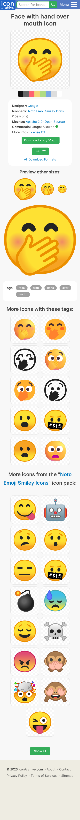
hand (50, 288)
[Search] (53, 4)
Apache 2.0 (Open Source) (45, 122)
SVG (38, 151)
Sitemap (67, 775)
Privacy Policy (17, 775)
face (22, 288)
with (36, 288)
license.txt (37, 132)
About (51, 769)
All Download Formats (40, 159)
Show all (40, 751)
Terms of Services (44, 775)
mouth (23, 294)
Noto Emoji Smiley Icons (46, 111)
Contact (65, 769)
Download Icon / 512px (40, 140)
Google (33, 106)
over (65, 288)
